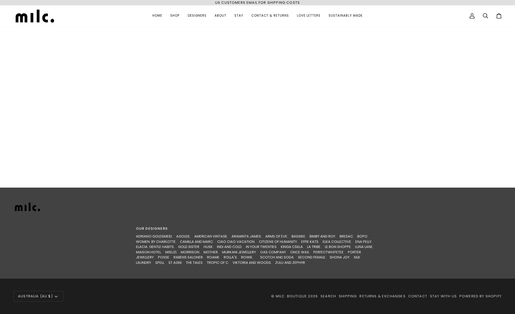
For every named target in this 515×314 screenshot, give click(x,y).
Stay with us (443, 296)
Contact (417, 296)
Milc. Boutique (291, 296)
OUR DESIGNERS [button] (152, 228)
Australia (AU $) (35, 296)
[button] (174, 16)
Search (328, 296)
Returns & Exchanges (382, 296)
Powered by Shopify (480, 296)
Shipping (348, 296)
